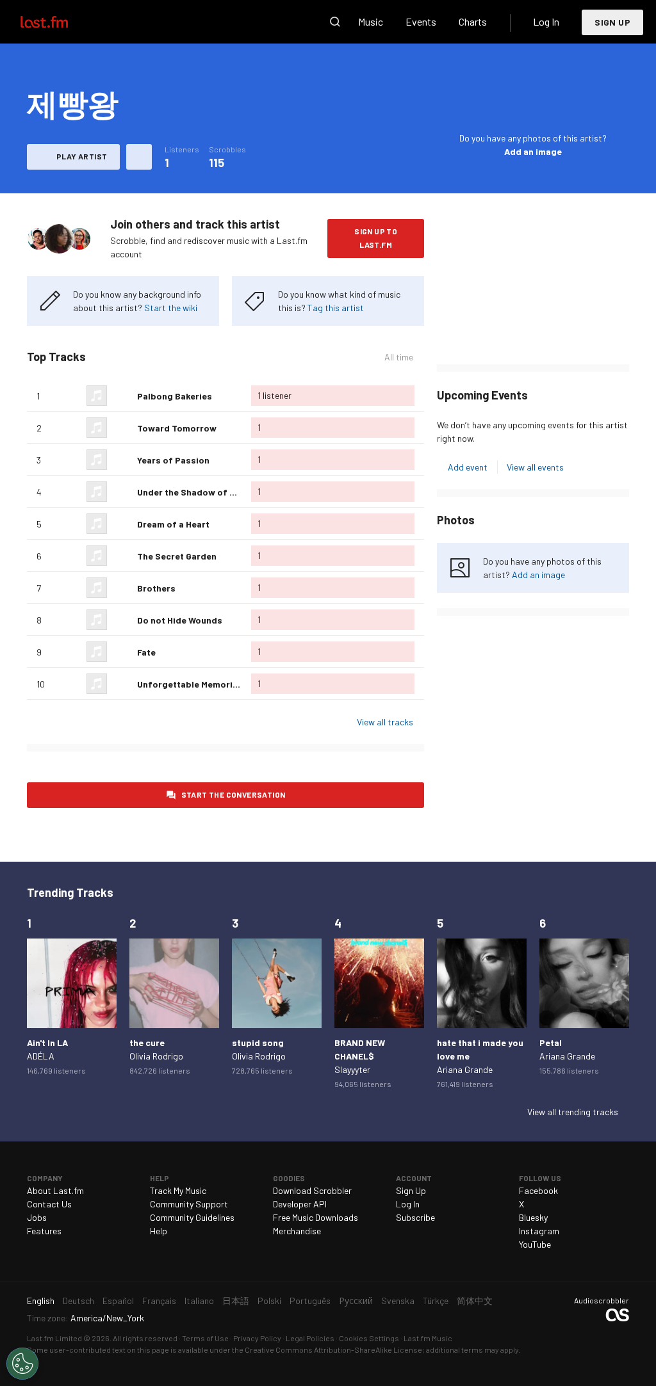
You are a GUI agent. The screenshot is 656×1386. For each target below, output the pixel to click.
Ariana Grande (465, 1069)
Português (310, 1300)
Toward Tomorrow (177, 428)
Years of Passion (173, 460)
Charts (473, 21)
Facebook (538, 1190)
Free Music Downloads (315, 1217)
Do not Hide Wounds (179, 620)
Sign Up (612, 22)
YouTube (535, 1244)
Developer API (300, 1203)
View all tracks (385, 721)
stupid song (258, 1042)
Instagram (539, 1230)
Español (118, 1300)
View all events (535, 467)
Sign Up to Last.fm (375, 238)
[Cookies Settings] (22, 1364)
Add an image (533, 151)
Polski (269, 1300)
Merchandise (297, 1230)
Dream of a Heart (173, 524)
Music (370, 21)
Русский (356, 1300)
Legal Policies (310, 1338)
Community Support (189, 1203)
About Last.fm (55, 1190)
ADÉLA (40, 1056)
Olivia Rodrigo (156, 1056)
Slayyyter (352, 1069)
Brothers (156, 588)
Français (159, 1300)
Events (421, 21)
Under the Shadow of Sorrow (199, 492)
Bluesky (533, 1217)
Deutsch (78, 1300)
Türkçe (435, 1300)
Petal (550, 1042)
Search (335, 22)
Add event (468, 467)
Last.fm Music (428, 1338)
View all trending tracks (572, 1111)
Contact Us (49, 1203)
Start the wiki (170, 307)
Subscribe (415, 1217)
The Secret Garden (177, 556)
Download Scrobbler (312, 1190)
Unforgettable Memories (190, 684)
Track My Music (178, 1190)
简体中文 (475, 1300)
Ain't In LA (47, 1042)
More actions (139, 157)
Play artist (81, 156)
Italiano (199, 1300)
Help (158, 1230)
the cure (147, 1042)
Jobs (37, 1217)
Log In (546, 21)
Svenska (397, 1300)
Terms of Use (205, 1338)
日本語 (235, 1300)
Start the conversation (233, 794)
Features (44, 1230)
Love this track (122, 395)
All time (398, 357)
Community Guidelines (192, 1217)
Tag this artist (336, 307)
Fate (146, 652)
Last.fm (58, 22)
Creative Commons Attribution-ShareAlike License (333, 1349)
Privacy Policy (257, 1338)
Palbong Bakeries (174, 396)
